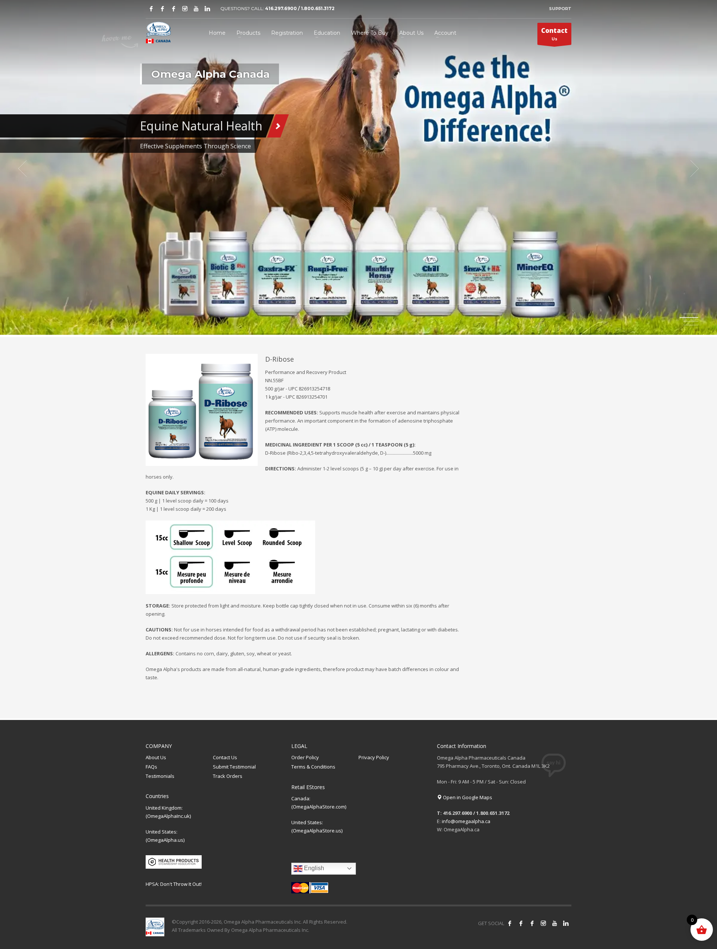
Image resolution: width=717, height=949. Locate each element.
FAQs (151, 766)
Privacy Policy (373, 757)
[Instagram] (184, 8)
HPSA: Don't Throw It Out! (174, 884)
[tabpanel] (358, 168)
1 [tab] (691, 314)
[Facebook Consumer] (509, 923)
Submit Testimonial (234, 766)
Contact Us (225, 757)
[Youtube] (196, 8)
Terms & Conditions (313, 766)
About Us (156, 757)
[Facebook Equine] (162, 8)
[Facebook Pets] (173, 8)
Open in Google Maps (467, 797)
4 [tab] (691, 325)
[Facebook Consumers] (151, 8)
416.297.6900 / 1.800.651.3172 (300, 8)
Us (554, 33)
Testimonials (160, 776)
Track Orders (227, 776)
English (313, 868)
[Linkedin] (207, 8)
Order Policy (305, 757)
